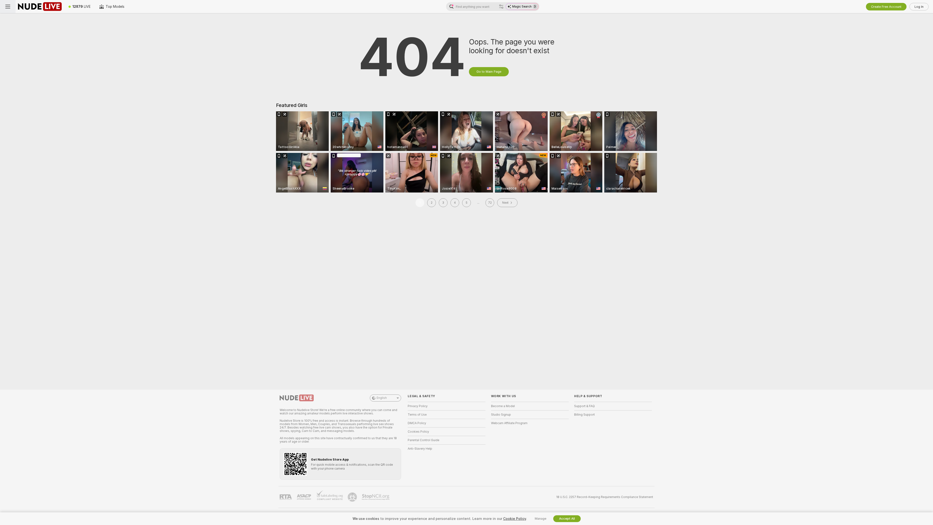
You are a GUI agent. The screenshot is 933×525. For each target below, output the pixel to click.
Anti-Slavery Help (420, 448)
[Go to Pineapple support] (353, 497)
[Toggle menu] (8, 6)
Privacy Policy (418, 406)
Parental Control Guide (423, 440)
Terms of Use (417, 414)
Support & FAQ (584, 406)
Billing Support (584, 414)
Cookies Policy (418, 431)
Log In (919, 7)
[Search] (501, 6)
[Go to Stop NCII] (376, 497)
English (382, 398)
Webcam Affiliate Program (509, 423)
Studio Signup (501, 414)
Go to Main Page (488, 71)
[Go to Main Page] (40, 6)
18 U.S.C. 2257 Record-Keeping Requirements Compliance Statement (604, 497)
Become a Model (503, 406)
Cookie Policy (514, 519)
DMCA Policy (417, 423)
